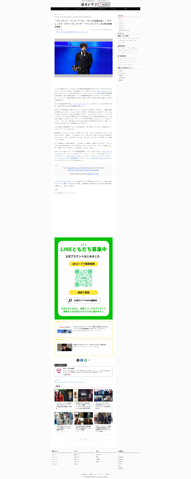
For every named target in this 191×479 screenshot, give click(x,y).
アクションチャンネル (127, 50)
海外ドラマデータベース (124, 30)
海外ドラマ (98, 454)
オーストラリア (129, 60)
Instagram (120, 459)
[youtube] (69, 374)
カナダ (135, 60)
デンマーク (131, 62)
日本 (132, 64)
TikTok (119, 463)
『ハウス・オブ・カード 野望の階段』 (67, 158)
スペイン (126, 62)
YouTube (120, 461)
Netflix (131, 40)
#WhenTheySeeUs (86, 168)
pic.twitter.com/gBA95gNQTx (91, 170)
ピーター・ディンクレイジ (85, 17)
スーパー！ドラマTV (122, 52)
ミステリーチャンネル (130, 52)
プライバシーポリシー (99, 474)
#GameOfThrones (73, 168)
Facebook (120, 457)
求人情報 (121, 75)
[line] (85, 360)
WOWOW (120, 50)
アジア (76, 451)
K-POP (75, 464)
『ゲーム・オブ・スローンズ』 (100, 91)
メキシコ (124, 64)
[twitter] (77, 360)
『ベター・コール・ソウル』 (73, 156)
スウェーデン (121, 62)
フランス (120, 64)
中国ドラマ (76, 457)
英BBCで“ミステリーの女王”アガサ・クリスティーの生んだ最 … (86, 346)
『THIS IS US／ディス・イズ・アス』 (100, 158)
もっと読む (84, 439)
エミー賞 (76, 17)
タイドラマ (76, 461)
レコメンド (77, 8)
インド (124, 60)
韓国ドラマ (76, 454)
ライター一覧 (122, 73)
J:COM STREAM (121, 40)
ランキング (121, 25)
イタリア (120, 60)
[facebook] (81, 360)
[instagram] (67, 374)
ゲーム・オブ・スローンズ (66, 17)
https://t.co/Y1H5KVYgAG (75, 170)
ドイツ (136, 62)
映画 (97, 457)
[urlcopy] (89, 360)
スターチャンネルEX (122, 42)
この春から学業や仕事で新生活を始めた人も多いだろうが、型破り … (87, 330)
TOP (120, 18)
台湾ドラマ (76, 459)
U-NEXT (135, 40)
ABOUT (120, 70)
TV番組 (98, 459)
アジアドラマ (89, 8)
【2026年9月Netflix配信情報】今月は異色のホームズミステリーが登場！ (83, 427)
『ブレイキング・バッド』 (79, 104)
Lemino (127, 40)
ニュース (66, 8)
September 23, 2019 (92, 174)
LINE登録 (120, 468)
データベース (101, 8)
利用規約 (91, 474)
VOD (125, 8)
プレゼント (113, 8)
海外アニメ (98, 461)
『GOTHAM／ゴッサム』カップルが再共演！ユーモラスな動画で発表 (64, 427)
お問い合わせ (122, 77)
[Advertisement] (84, 216)
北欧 (128, 64)
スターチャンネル (135, 50)
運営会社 (121, 80)
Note (119, 466)
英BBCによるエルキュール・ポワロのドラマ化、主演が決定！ (90, 344)
